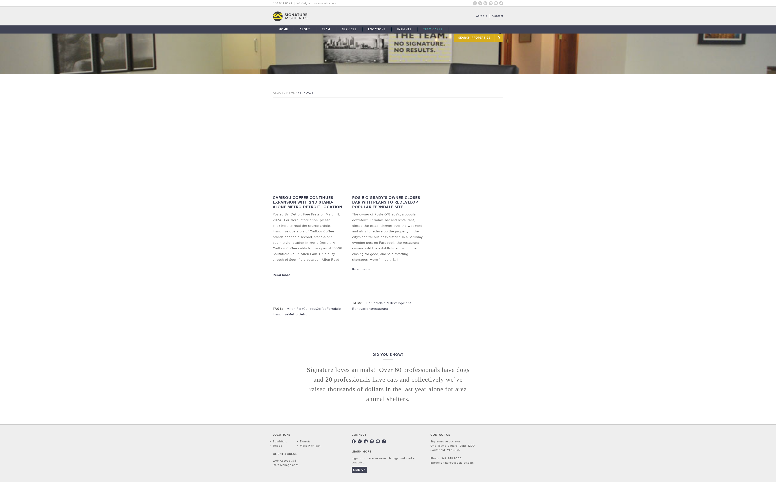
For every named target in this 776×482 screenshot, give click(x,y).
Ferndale (334, 309)
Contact (497, 16)
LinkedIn (485, 3)
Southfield (280, 441)
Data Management (285, 465)
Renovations (362, 309)
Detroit (305, 441)
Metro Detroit (299, 314)
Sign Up (359, 469)
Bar (369, 303)
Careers (481, 16)
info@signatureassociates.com (316, 3)
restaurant (380, 309)
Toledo (277, 445)
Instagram (491, 3)
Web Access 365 (285, 460)
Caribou (309, 309)
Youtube (496, 3)
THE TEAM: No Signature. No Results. (311, 16)
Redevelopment (398, 303)
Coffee (321, 309)
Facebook (475, 3)
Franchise (280, 314)
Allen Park (295, 309)
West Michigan (310, 445)
